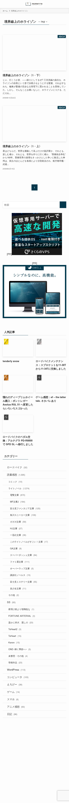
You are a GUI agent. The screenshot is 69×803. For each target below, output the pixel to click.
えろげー (14, 684)
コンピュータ (17, 677)
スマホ (13, 699)
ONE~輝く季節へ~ (19, 649)
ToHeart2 (14, 629)
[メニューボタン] (4, 4)
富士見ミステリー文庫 (23, 581)
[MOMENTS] (34, 4)
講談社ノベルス (20, 575)
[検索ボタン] (65, 4)
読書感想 (16, 474)
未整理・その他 (18, 655)
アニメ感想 (16, 706)
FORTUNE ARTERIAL (21, 615)
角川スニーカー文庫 (23, 514)
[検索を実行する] (63, 204)
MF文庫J (17, 501)
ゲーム (13, 691)
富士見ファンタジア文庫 (25, 508)
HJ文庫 (16, 528)
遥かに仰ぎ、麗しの (20, 622)
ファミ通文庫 (19, 561)
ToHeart (14, 635)
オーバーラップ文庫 (22, 568)
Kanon (14, 642)
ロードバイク (17, 467)
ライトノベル (18, 488)
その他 (13, 595)
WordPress (16, 669)
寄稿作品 (15, 662)
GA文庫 (16, 548)
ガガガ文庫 (18, 521)
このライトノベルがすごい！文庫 (29, 541)
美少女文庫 (18, 588)
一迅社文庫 (18, 535)
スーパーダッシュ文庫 (23, 555)
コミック (15, 481)
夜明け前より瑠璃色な (21, 609)
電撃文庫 (17, 494)
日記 (12, 714)
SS (11, 602)
